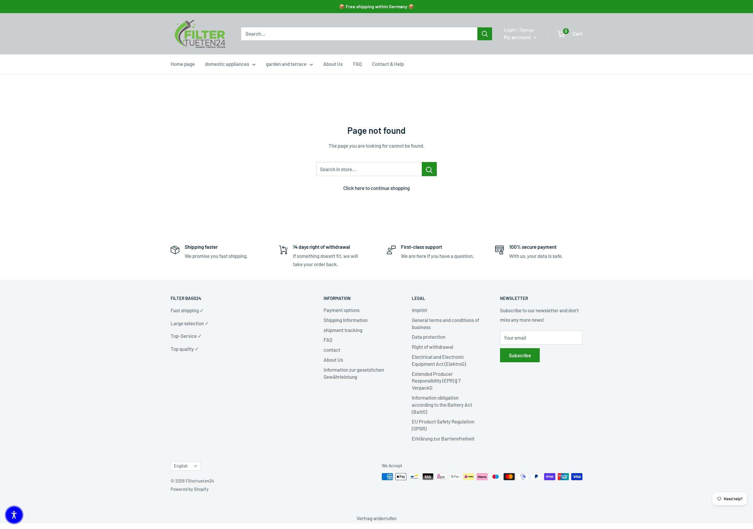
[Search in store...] (429, 169)
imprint (419, 310)
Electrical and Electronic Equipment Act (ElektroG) (439, 360)
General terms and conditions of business (445, 323)
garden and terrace (286, 64)
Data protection (428, 337)
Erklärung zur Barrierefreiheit (443, 438)
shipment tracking (343, 330)
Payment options (341, 310)
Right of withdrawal (432, 347)
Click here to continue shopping (376, 188)
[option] (484, 33)
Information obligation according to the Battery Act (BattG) (442, 405)
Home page (183, 64)
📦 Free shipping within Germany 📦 (376, 6)
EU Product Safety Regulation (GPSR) (443, 424)
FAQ (357, 64)
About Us (333, 64)
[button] (14, 514)
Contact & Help (388, 64)
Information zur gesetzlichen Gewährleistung (354, 373)
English (181, 465)
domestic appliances (227, 64)
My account (518, 37)
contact (332, 350)
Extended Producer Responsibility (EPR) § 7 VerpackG (436, 381)
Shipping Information (346, 320)
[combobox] (359, 33)
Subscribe (520, 355)
